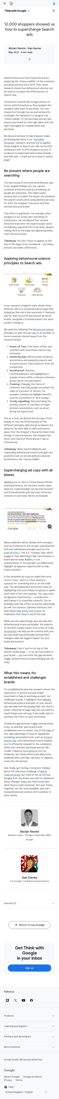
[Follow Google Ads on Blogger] (7, 1000)
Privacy (8, 1080)
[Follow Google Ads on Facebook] (31, 1000)
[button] (29, 59)
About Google (12, 1076)
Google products (32, 1076)
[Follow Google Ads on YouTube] (23, 1000)
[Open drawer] (4, 3)
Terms (18, 1080)
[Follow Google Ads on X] (15, 1000)
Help (11, 1087)
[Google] (9, 1070)
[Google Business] (11, 3)
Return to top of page (32, 925)
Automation (10, 631)
